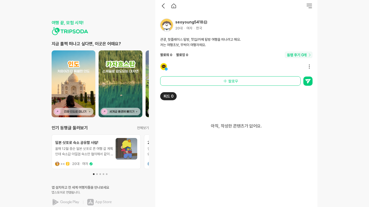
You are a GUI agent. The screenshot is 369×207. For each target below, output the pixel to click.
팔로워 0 (166, 55)
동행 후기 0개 (297, 55)
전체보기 (143, 128)
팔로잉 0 (182, 55)
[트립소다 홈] (70, 31)
